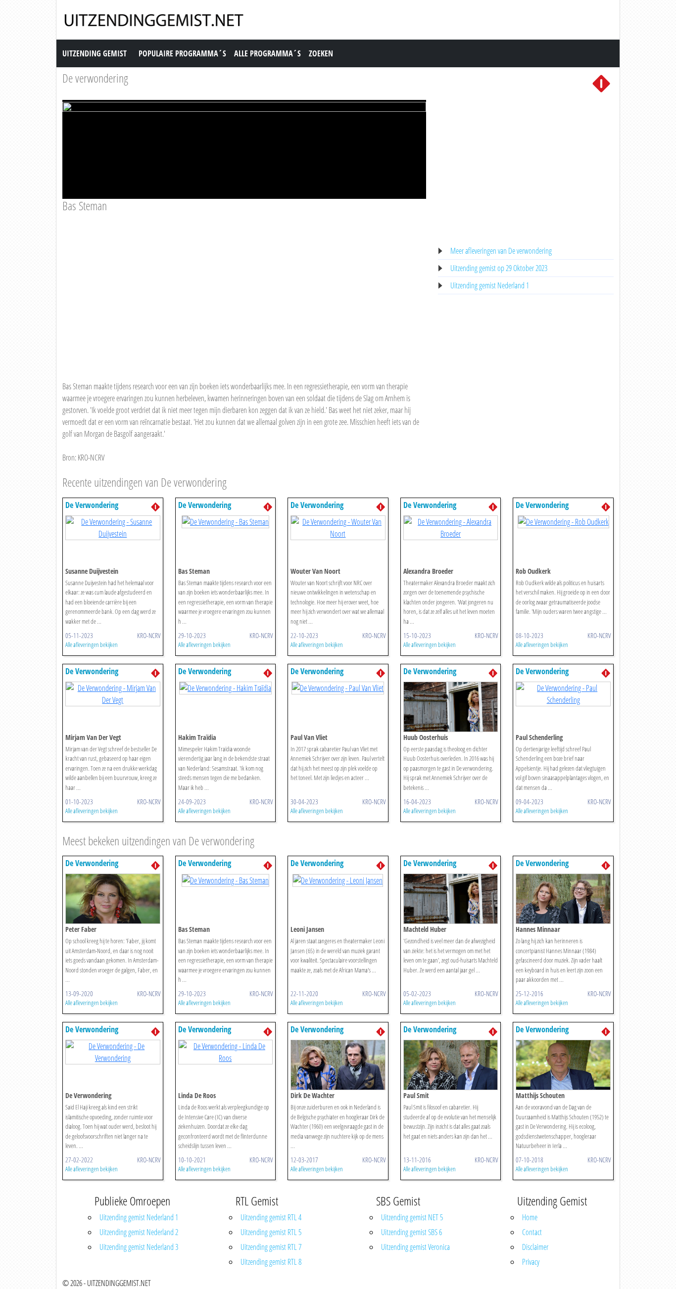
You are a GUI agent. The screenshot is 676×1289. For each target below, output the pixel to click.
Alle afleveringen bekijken (91, 644)
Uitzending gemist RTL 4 (271, 1217)
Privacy (530, 1261)
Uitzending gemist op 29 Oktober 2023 (498, 268)
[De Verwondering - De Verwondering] (112, 1051)
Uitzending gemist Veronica (415, 1247)
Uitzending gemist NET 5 (412, 1217)
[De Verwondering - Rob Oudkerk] (563, 521)
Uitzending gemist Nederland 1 (489, 285)
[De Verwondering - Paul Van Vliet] (337, 687)
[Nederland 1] (601, 82)
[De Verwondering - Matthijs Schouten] (563, 1064)
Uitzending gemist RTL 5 (271, 1232)
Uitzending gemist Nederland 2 (138, 1232)
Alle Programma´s (267, 53)
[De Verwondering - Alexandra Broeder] (450, 526)
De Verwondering (91, 505)
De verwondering (95, 78)
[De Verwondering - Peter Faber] (112, 898)
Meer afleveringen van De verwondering (501, 250)
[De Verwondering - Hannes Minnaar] (563, 898)
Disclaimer (535, 1247)
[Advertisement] (244, 287)
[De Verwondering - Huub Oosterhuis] (450, 705)
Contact (532, 1232)
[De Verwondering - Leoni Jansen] (337, 879)
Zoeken (321, 53)
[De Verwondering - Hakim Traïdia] (225, 687)
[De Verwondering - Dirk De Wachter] (338, 1064)
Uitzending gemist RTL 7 (271, 1247)
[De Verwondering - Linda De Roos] (225, 1051)
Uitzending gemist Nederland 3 (138, 1247)
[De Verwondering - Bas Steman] (225, 521)
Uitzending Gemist (94, 53)
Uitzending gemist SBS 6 (411, 1232)
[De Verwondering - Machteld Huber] (450, 898)
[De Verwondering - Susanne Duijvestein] (112, 526)
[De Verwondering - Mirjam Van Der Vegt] (112, 693)
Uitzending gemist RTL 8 (271, 1261)
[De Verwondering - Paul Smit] (450, 1064)
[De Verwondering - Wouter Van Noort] (338, 526)
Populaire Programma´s (182, 53)
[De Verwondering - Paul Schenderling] (563, 693)
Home (529, 1217)
